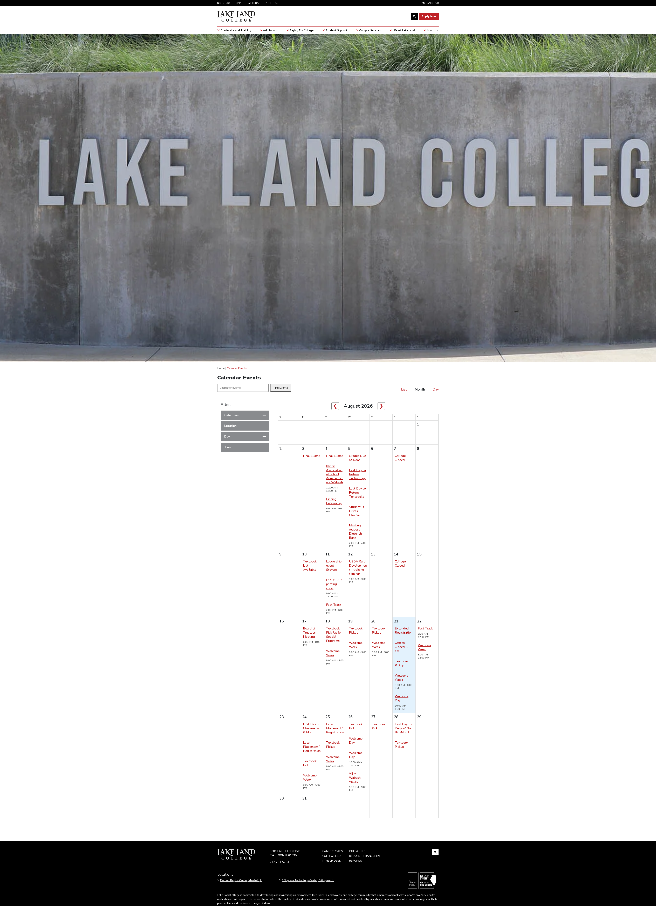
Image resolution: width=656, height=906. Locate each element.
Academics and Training (235, 30)
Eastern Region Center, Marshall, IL (241, 880)
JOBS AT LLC (357, 851)
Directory (223, 3)
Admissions (270, 30)
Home (221, 368)
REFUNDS (355, 861)
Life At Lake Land (404, 30)
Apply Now (428, 16)
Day (436, 389)
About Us (433, 30)
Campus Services (370, 30)
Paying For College (301, 30)
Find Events (281, 388)
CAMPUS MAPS (332, 851)
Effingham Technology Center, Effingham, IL (308, 880)
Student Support (336, 30)
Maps (239, 3)
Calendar (254, 3)
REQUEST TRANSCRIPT (365, 856)
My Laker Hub (430, 3)
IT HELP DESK (331, 861)
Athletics (272, 3)
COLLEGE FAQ (331, 856)
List (404, 389)
